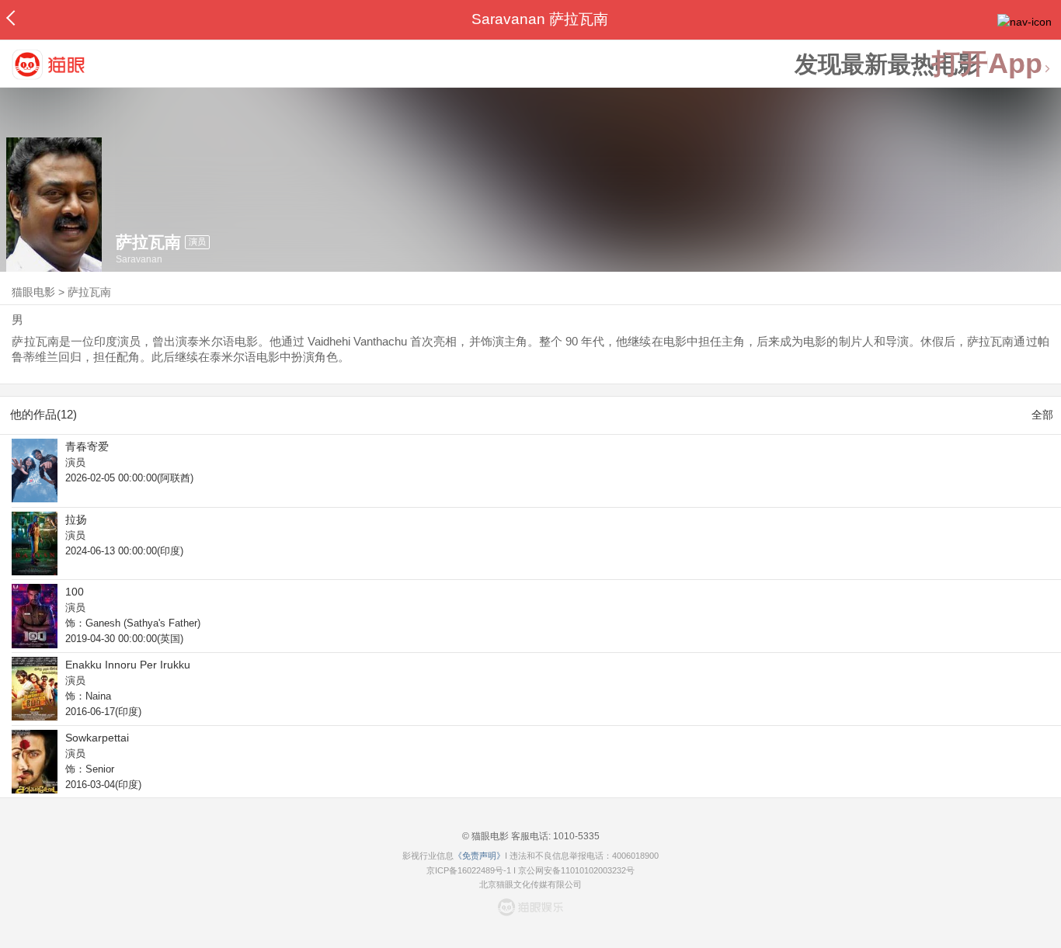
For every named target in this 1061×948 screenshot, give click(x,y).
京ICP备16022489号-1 (468, 870)
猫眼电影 (33, 292)
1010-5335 (575, 836)
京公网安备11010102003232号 (576, 870)
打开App (987, 64)
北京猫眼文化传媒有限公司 (530, 884)
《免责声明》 (479, 855)
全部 (1042, 414)
